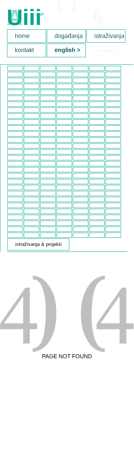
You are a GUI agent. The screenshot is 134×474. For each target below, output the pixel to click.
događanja (69, 36)
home (22, 36)
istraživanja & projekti (109, 36)
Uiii (24, 17)
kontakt (24, 50)
